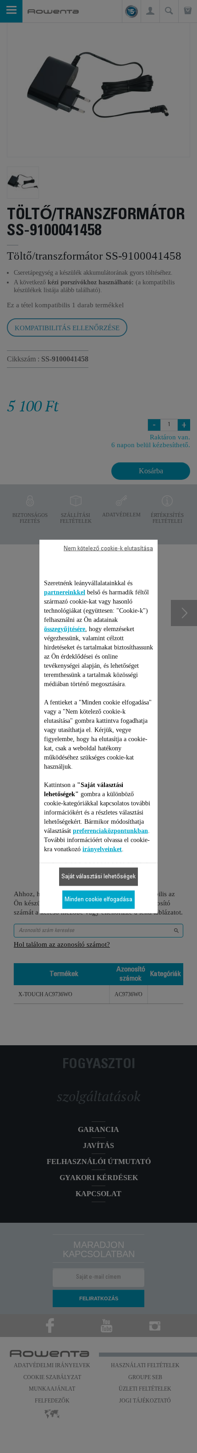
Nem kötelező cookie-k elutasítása (108, 549)
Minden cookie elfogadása (98, 900)
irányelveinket (102, 849)
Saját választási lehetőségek (98, 877)
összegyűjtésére (64, 629)
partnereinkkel (64, 592)
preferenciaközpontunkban (110, 830)
